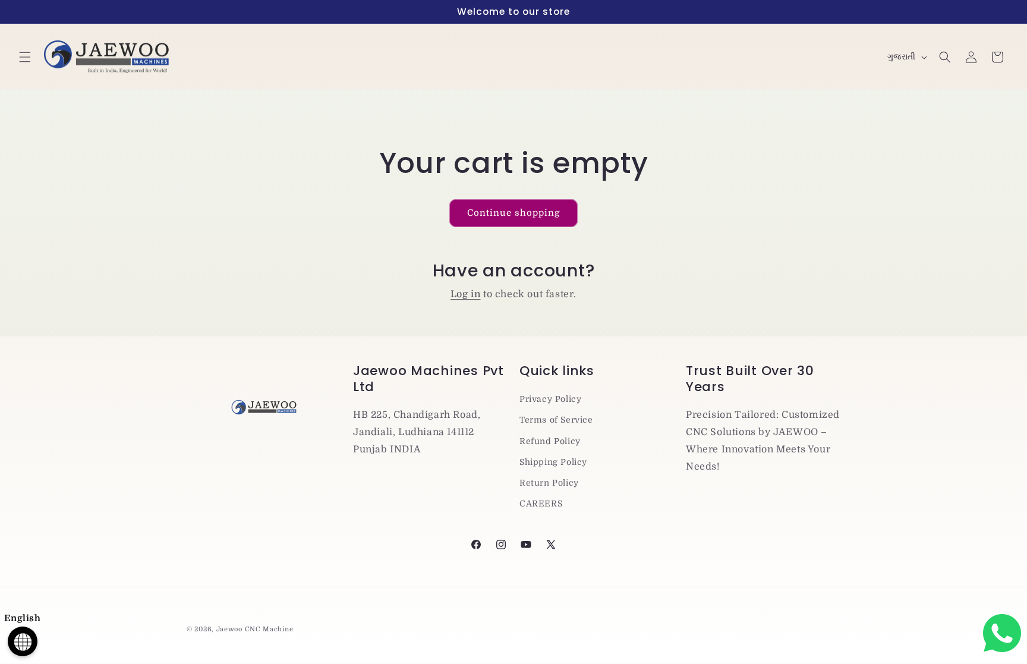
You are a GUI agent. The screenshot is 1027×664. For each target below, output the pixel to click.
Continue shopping (513, 212)
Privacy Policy (550, 399)
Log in (466, 294)
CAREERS (540, 503)
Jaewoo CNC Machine (255, 629)
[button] (25, 57)
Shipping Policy (553, 462)
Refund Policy (550, 441)
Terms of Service (556, 419)
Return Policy (549, 482)
